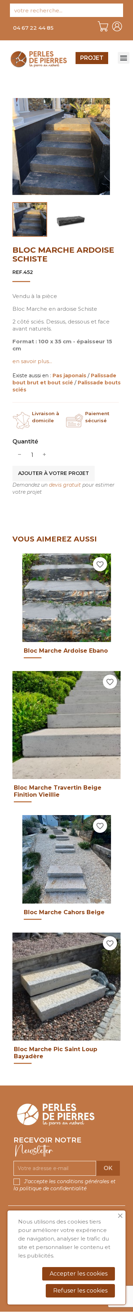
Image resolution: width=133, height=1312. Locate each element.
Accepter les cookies (78, 1273)
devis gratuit (65, 485)
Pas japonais (70, 375)
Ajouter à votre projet (53, 473)
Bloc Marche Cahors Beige (64, 912)
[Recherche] (116, 10)
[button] (33, 28)
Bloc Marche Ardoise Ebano (66, 650)
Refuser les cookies (80, 1290)
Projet (92, 58)
